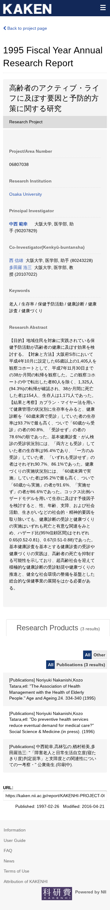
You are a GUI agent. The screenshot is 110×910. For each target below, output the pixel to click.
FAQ (8, 850)
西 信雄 (16, 260)
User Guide (15, 840)
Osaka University (25, 194)
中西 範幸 (18, 223)
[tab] (58, 627)
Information (15, 829)
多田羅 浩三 (20, 267)
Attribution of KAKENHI (26, 881)
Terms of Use (16, 871)
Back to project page (26, 28)
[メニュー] (102, 7)
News (9, 860)
